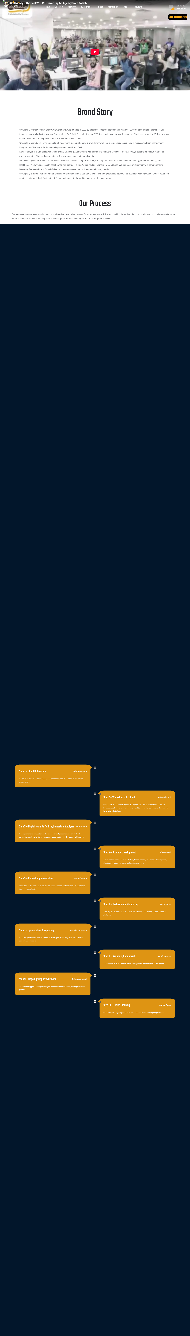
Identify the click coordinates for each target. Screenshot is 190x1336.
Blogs (100, 7)
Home (47, 7)
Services (72, 7)
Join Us (126, 7)
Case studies (86, 7)
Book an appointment (178, 17)
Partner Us (113, 7)
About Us (59, 7)
